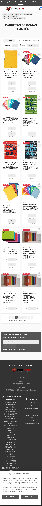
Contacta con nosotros (31, 424)
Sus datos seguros (31, 412)
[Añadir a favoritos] (18, 54)
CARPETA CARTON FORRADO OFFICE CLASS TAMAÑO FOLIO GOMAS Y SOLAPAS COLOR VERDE (29, 298)
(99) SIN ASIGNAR (10, 414)
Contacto (32, 421)
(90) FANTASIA (10, 409)
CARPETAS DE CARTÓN (10, 16)
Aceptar (10, 497)
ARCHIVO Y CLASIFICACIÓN (23, 14)
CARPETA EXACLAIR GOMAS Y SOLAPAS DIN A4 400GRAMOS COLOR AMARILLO (10, 74)
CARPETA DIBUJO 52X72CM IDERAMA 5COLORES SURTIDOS (10, 251)
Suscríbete (10, 346)
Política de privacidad (21, 502)
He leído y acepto (15, 349)
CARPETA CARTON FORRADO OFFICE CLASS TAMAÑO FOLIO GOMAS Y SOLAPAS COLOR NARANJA (29, 254)
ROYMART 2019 (10, 402)
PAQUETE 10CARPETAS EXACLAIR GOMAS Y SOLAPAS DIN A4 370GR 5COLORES (10, 209)
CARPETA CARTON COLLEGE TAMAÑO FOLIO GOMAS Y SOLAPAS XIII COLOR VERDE (30, 122)
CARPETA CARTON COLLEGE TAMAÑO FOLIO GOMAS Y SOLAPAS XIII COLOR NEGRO (30, 166)
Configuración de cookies (12, 396)
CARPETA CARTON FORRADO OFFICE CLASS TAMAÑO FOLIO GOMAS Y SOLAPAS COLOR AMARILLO (9, 298)
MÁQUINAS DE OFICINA (10, 468)
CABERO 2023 (10, 407)
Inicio (4, 14)
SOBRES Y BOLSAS (10, 426)
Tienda (10, 14)
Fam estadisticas (10, 405)
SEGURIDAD (10, 456)
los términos (21, 349)
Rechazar (30, 497)
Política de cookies (33, 502)
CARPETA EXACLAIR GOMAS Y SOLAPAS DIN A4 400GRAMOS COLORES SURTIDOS (30, 207)
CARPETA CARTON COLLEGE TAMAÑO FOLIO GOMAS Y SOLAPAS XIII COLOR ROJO (10, 166)
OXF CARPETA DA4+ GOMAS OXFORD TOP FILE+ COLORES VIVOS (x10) (31, 74)
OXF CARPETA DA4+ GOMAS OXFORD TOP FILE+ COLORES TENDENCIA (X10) (10, 120)
